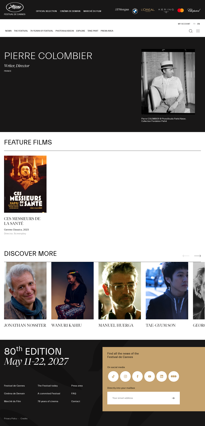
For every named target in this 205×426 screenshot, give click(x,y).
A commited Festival (49, 393)
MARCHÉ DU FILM (92, 11)
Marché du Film (12, 401)
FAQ (73, 393)
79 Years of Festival (41, 31)
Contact (75, 401)
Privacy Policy (10, 418)
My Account (184, 24)
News (8, 31)
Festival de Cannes (14, 385)
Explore (80, 31)
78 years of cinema (48, 401)
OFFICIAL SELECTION (46, 11)
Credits (24, 418)
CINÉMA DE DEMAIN (70, 11)
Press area (107, 31)
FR (194, 24)
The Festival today (48, 385)
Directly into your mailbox (121, 388)
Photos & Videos (65, 31)
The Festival (21, 31)
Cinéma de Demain (14, 393)
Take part (92, 31)
